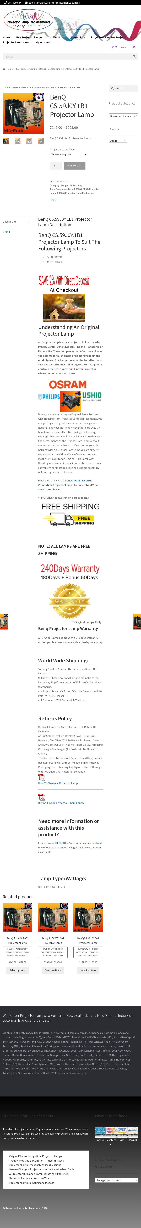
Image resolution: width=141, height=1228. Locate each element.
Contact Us (78, 37)
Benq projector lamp (50, 68)
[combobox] (123, 115)
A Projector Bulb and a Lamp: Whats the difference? (39, 1173)
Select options (17, 970)
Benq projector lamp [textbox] (122, 116)
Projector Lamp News (16, 42)
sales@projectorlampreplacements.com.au (54, 2)
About (56, 37)
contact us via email (85, 843)
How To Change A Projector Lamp (58, 783)
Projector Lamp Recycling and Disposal (32, 1182)
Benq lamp (61, 189)
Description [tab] (10, 221)
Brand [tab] (6, 231)
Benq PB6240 (75, 189)
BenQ (53, 200)
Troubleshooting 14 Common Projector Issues (36, 1160)
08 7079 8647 (15, 2)
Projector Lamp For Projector (109, 37)
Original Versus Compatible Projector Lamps (35, 1156)
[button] (39, 98)
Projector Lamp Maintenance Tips (29, 1178)
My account (43, 42)
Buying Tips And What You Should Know (61, 803)
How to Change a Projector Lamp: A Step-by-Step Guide (41, 1169)
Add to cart (75, 165)
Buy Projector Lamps (29, 37)
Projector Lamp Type (62, 149)
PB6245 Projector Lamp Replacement (76, 193)
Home (6, 37)
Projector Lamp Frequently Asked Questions (35, 1165)
